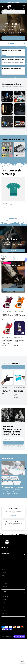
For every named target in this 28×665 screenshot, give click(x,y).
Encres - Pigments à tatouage (6, 312)
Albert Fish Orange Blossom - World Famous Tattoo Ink (7, 342)
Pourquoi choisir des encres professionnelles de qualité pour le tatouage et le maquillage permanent (12, 490)
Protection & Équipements (4, 388)
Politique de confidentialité (6, 636)
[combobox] (13, 12)
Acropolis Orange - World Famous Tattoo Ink (19, 315)
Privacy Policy (8, 446)
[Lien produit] (7, 302)
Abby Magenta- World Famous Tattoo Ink (7, 315)
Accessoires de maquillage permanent (19, 388)
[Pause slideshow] (24, 43)
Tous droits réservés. (12, 621)
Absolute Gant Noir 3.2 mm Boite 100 (6, 391)
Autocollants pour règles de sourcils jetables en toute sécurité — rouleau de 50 (19, 392)
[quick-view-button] (11, 307)
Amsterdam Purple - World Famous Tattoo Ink (19, 342)
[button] (2, 7)
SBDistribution (6, 621)
